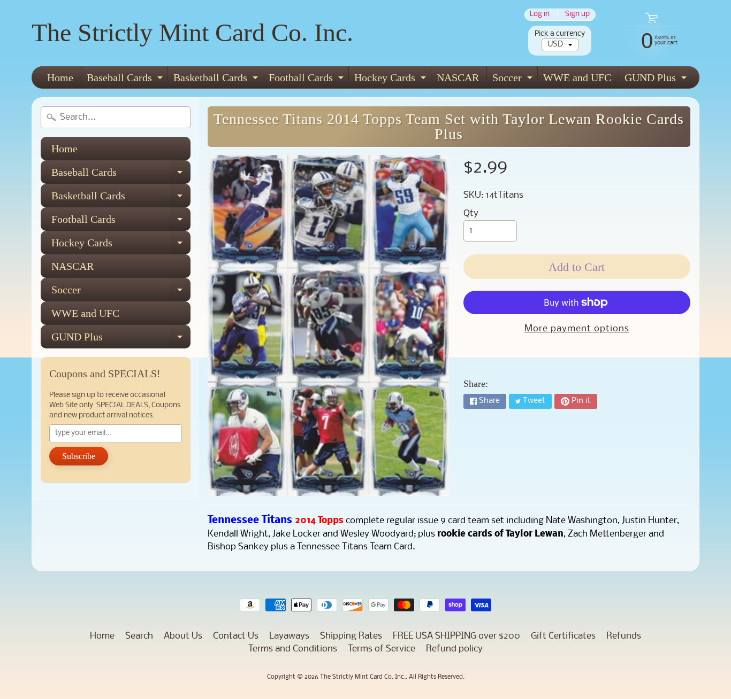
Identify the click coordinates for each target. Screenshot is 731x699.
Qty (470, 213)
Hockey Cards (391, 80)
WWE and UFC (577, 77)
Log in (540, 14)
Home (60, 77)
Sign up (577, 14)
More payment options (576, 329)
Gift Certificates (563, 636)
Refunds (623, 636)
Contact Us (235, 636)
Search (139, 636)
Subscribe (78, 456)
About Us (183, 636)
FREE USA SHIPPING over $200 (456, 636)
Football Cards (307, 80)
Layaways (289, 636)
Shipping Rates (351, 636)
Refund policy (454, 649)
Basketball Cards (217, 80)
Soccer (513, 80)
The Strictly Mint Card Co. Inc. (192, 32)
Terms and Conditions (292, 649)
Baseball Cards (126, 80)
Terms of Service (381, 649)
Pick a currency (560, 34)
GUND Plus (657, 80)
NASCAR (458, 77)
